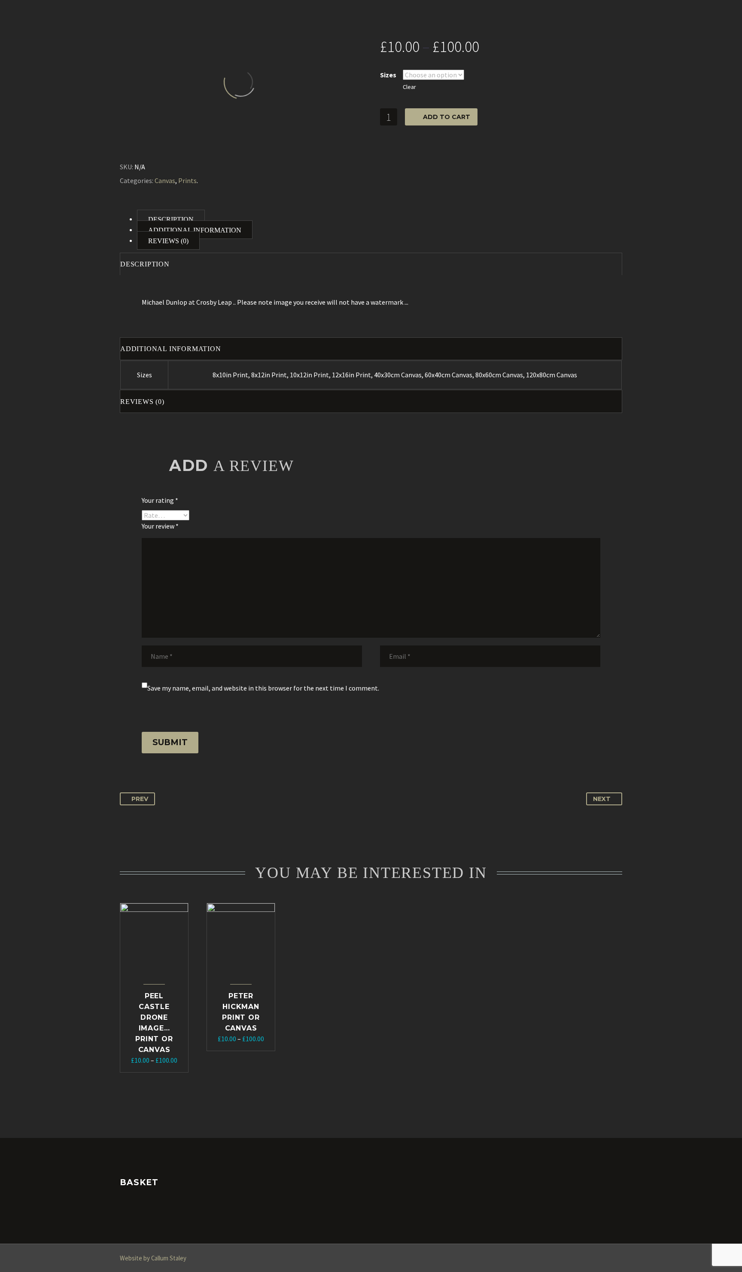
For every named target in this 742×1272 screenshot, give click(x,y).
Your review (160, 526)
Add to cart (446, 117)
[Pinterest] (146, 145)
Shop (214, 19)
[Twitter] (133, 145)
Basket (524, 19)
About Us (171, 19)
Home (129, 19)
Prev (139, 799)
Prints (187, 180)
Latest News (423, 19)
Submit (170, 742)
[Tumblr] (158, 145)
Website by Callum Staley (153, 1258)
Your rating (160, 500)
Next (602, 799)
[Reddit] (183, 145)
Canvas (165, 180)
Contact (479, 19)
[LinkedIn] (170, 145)
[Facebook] (121, 145)
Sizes (388, 74)
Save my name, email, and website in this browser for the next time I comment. (263, 688)
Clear (409, 87)
